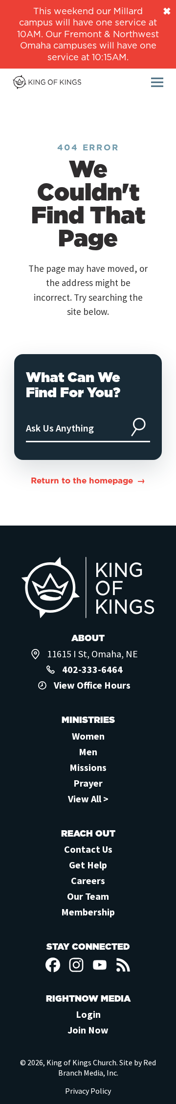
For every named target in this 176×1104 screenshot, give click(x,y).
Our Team (88, 896)
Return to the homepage (82, 480)
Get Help (88, 865)
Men (88, 751)
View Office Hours (92, 685)
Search (138, 427)
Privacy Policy (88, 1091)
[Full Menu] (157, 82)
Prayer (88, 783)
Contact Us (88, 849)
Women (88, 736)
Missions (88, 767)
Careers (88, 880)
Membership (88, 912)
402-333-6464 (92, 669)
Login (88, 1014)
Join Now (88, 1030)
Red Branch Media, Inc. (107, 1067)
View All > (88, 798)
